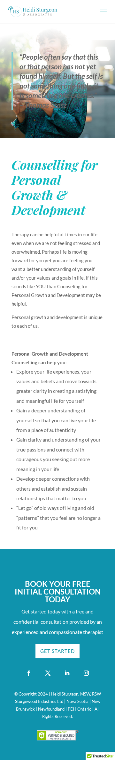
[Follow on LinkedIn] (67, 673)
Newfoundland (51, 709)
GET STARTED (57, 651)
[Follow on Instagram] (86, 673)
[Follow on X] (48, 673)
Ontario (84, 709)
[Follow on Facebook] (29, 673)
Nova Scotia (77, 701)
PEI (71, 709)
